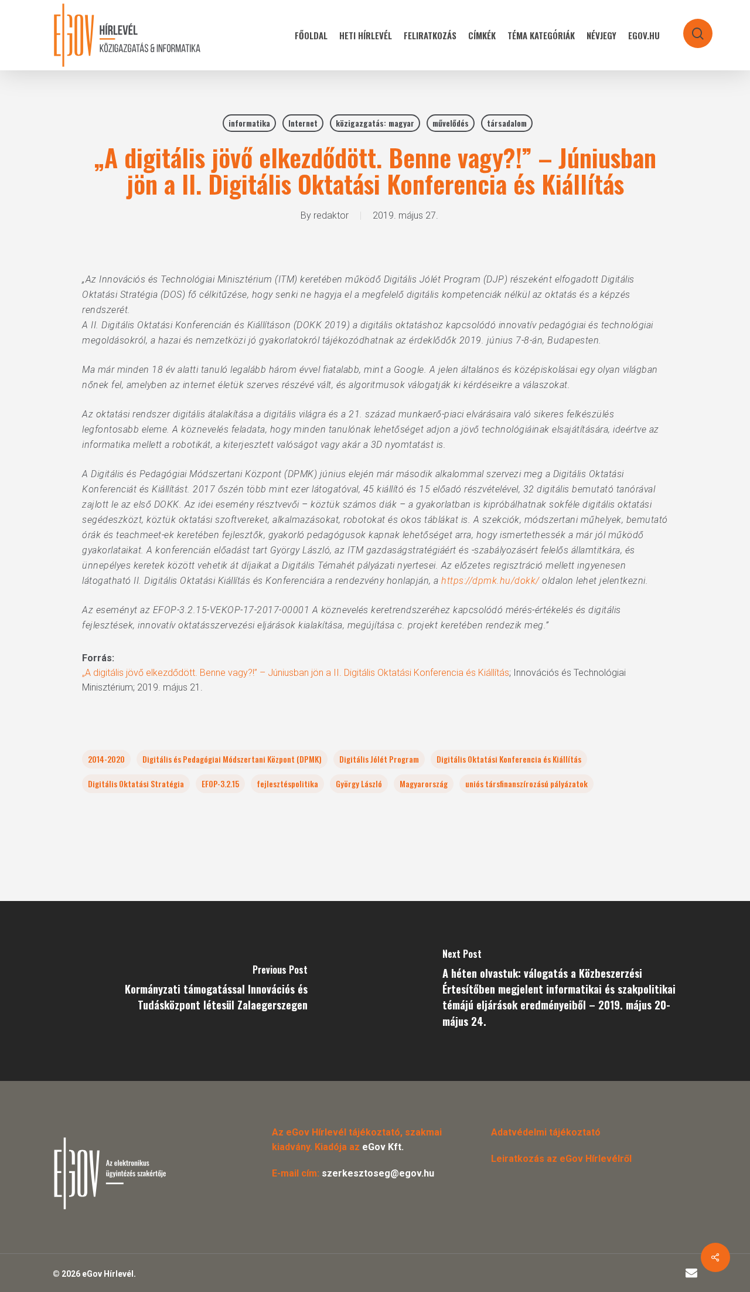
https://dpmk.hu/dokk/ (490, 580)
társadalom (507, 123)
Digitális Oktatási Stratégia (136, 783)
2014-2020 (106, 759)
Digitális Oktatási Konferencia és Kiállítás (509, 759)
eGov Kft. (383, 1146)
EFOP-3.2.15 (220, 783)
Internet (303, 123)
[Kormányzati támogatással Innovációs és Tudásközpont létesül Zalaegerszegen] (187, 991)
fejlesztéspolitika (287, 783)
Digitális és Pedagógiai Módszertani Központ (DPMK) (232, 759)
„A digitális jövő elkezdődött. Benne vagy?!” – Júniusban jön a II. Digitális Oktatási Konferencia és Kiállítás (295, 672)
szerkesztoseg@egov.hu (378, 1173)
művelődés (450, 123)
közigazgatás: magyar (375, 123)
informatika (249, 123)
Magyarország (424, 783)
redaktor (331, 215)
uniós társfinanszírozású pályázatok (526, 783)
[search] (690, 28)
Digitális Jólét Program (379, 759)
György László (359, 783)
